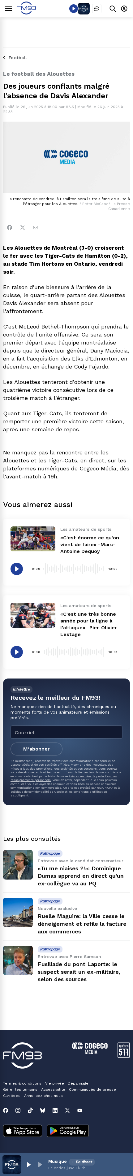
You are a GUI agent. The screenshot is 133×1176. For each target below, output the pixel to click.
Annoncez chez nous (43, 1095)
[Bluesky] (42, 1110)
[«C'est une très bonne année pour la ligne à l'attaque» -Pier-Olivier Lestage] (33, 615)
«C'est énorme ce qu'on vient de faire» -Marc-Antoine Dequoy (89, 544)
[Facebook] (9, 227)
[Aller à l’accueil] (26, 13)
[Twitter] (22, 227)
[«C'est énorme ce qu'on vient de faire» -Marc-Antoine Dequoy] (33, 538)
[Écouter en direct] (74, 9)
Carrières (11, 1095)
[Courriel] (35, 227)
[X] (67, 1110)
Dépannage (78, 1083)
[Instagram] (17, 1110)
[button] (28, 1164)
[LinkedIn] (55, 1110)
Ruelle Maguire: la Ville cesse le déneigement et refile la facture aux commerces (82, 924)
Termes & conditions (22, 1083)
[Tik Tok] (30, 1110)
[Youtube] (79, 1110)
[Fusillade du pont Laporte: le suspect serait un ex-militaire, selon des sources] (18, 960)
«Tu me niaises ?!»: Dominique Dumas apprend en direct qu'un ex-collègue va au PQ (81, 876)
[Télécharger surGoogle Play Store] (68, 1131)
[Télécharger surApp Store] (22, 1131)
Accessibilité (53, 1089)
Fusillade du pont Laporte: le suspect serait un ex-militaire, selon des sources (79, 972)
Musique (57, 1161)
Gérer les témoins (20, 1089)
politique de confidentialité (30, 791)
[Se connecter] (124, 8)
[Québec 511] (124, 1056)
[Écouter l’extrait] (17, 569)
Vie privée (54, 1083)
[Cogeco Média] (90, 1052)
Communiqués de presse (92, 1089)
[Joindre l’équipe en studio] (96, 8)
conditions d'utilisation (90, 791)
